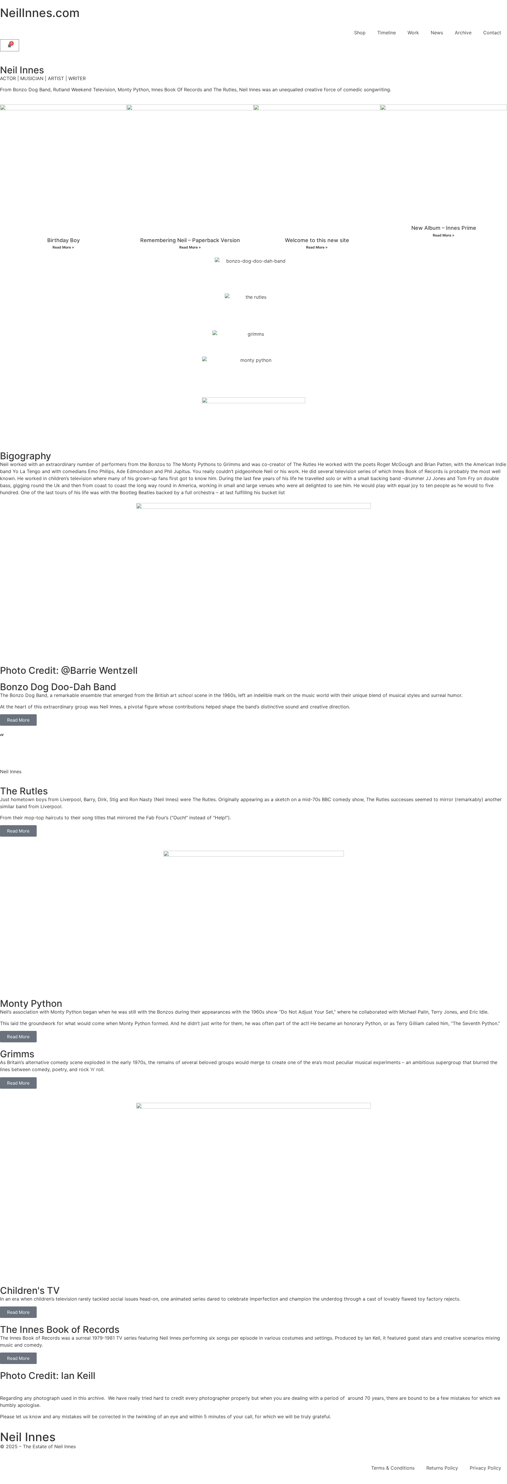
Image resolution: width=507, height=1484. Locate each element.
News (437, 33)
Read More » (63, 247)
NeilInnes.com (40, 13)
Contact (492, 33)
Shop (360, 33)
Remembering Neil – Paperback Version (190, 240)
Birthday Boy (63, 240)
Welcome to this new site (317, 240)
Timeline (386, 33)
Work (413, 33)
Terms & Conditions (393, 1468)
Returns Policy (442, 1468)
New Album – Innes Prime (443, 228)
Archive (463, 33)
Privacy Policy (485, 1468)
